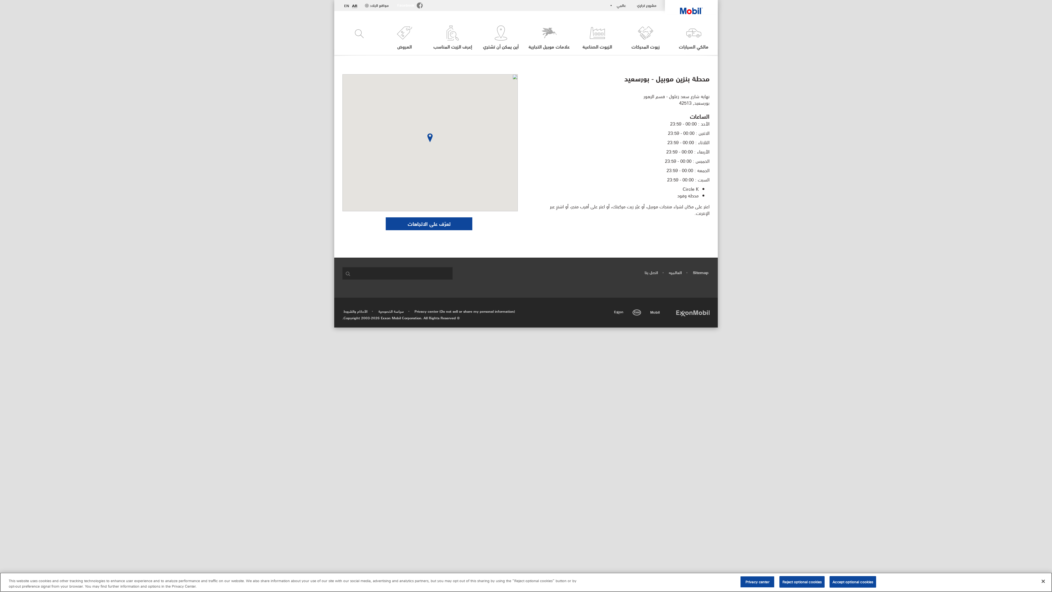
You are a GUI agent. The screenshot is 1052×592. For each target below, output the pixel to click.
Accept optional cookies (853, 581)
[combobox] (397, 273)
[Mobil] (654, 311)
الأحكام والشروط (355, 311)
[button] (404, 37)
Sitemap (700, 272)
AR (354, 6)
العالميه (675, 272)
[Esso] (636, 311)
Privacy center (757, 581)
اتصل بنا (651, 272)
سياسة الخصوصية (391, 311)
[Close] (1043, 581)
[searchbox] (403, 273)
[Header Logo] (691, 7)
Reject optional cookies (802, 581)
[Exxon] (618, 311)
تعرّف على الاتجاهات (429, 223)
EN (346, 5)
